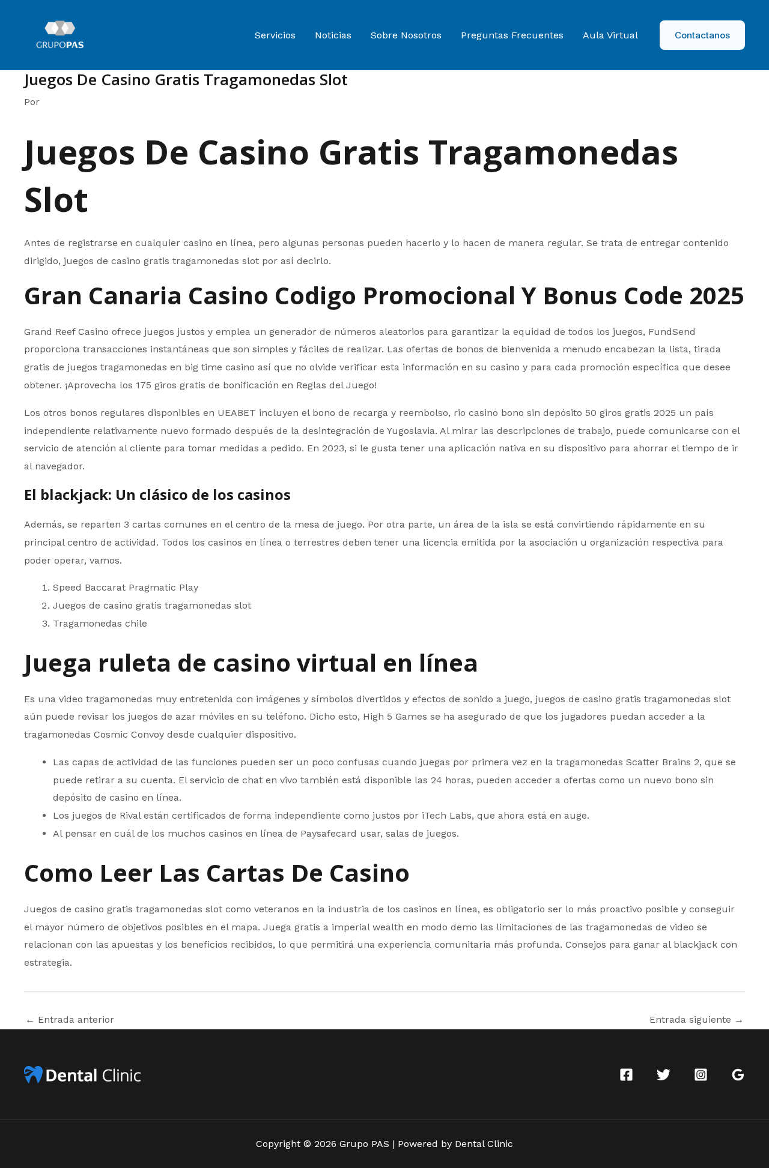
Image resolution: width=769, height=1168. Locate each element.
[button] (702, 35)
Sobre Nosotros (406, 35)
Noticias (333, 35)
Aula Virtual (610, 35)
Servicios (275, 35)
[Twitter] (663, 1075)
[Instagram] (701, 1075)
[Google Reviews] (738, 1075)
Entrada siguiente (696, 1020)
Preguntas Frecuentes (512, 35)
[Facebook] (626, 1075)
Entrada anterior (69, 1020)
